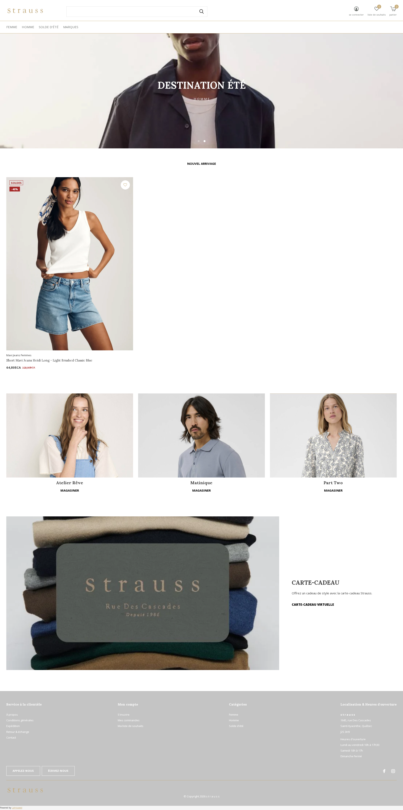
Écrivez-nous (58, 771)
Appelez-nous (23, 771)
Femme (11, 27)
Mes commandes (129, 720)
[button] (199, 141)
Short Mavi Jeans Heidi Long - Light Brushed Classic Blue (49, 360)
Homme (28, 27)
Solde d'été (49, 27)
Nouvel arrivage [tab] (201, 163)
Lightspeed (17, 807)
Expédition (13, 726)
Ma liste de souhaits (130, 726)
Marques (70, 27)
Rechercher (201, 11)
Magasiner (69, 490)
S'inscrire (124, 714)
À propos (12, 714)
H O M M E (201, 99)
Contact (11, 737)
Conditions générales (20, 720)
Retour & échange (17, 732)
